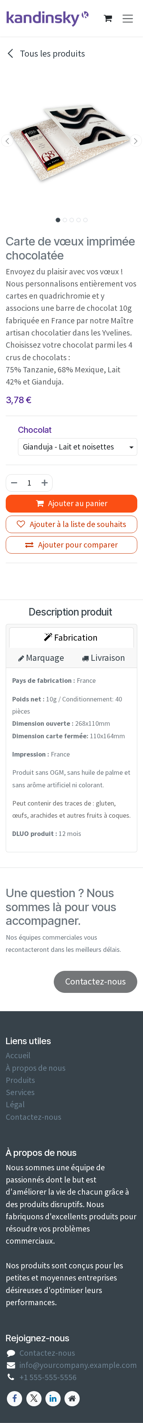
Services (20, 1092)
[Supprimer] (13, 483)
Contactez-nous (33, 1117)
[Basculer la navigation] (128, 18)
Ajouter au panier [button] (77, 503)
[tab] (71, 637)
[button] (7, 141)
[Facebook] (14, 1398)
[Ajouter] (45, 483)
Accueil (18, 1055)
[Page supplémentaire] (72, 1398)
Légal (15, 1104)
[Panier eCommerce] (108, 18)
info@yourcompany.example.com (78, 1365)
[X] (34, 1398)
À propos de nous (36, 1068)
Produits (20, 1080)
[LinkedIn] (53, 1398)
